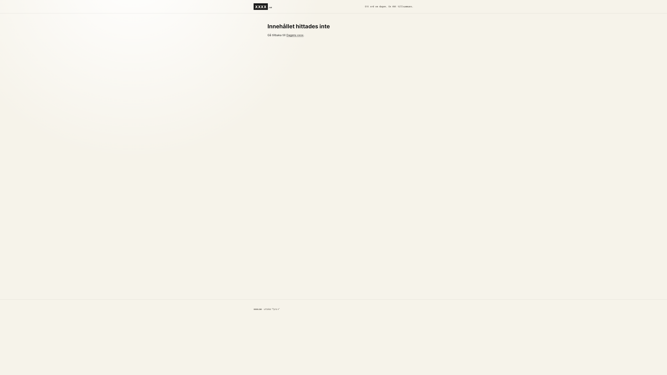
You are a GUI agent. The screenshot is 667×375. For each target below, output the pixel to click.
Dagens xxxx (294, 35)
